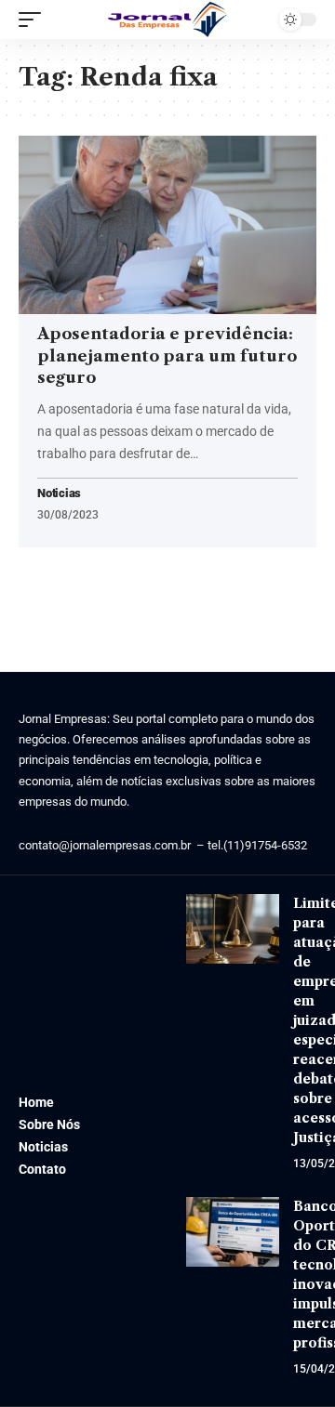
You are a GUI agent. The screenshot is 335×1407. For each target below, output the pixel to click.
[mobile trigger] (34, 19)
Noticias (59, 494)
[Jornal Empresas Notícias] (167, 19)
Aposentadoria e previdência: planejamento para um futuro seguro (167, 356)
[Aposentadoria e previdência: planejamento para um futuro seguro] (167, 225)
